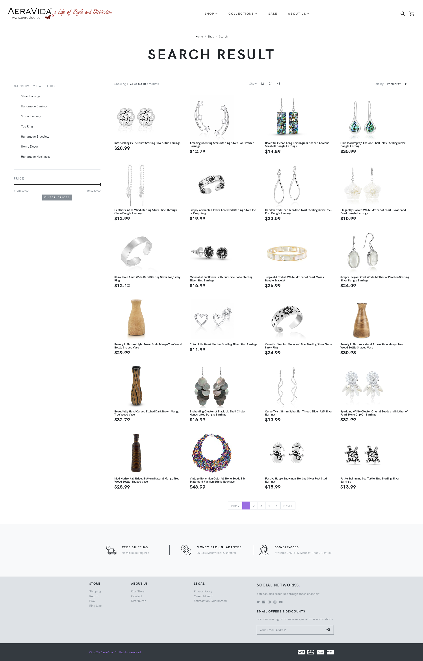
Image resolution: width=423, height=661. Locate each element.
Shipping (95, 591)
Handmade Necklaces (35, 156)
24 (270, 83)
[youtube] (281, 602)
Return (93, 596)
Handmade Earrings (34, 106)
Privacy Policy (203, 591)
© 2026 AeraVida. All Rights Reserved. (115, 652)
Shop (209, 13)
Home (199, 36)
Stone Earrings (31, 116)
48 (278, 83)
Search (223, 36)
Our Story (138, 591)
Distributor (138, 600)
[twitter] (258, 602)
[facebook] (263, 602)
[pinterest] (274, 602)
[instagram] (269, 602)
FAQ (92, 600)
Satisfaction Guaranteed (210, 600)
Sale (273, 13)
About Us (297, 13)
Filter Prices (57, 197)
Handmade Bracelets (35, 136)
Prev (235, 505)
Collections (241, 13)
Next (288, 505)
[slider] (100, 184)
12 (262, 83)
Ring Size (95, 605)
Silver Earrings (30, 96)
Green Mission (203, 596)
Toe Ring (27, 126)
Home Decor (29, 146)
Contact (136, 596)
